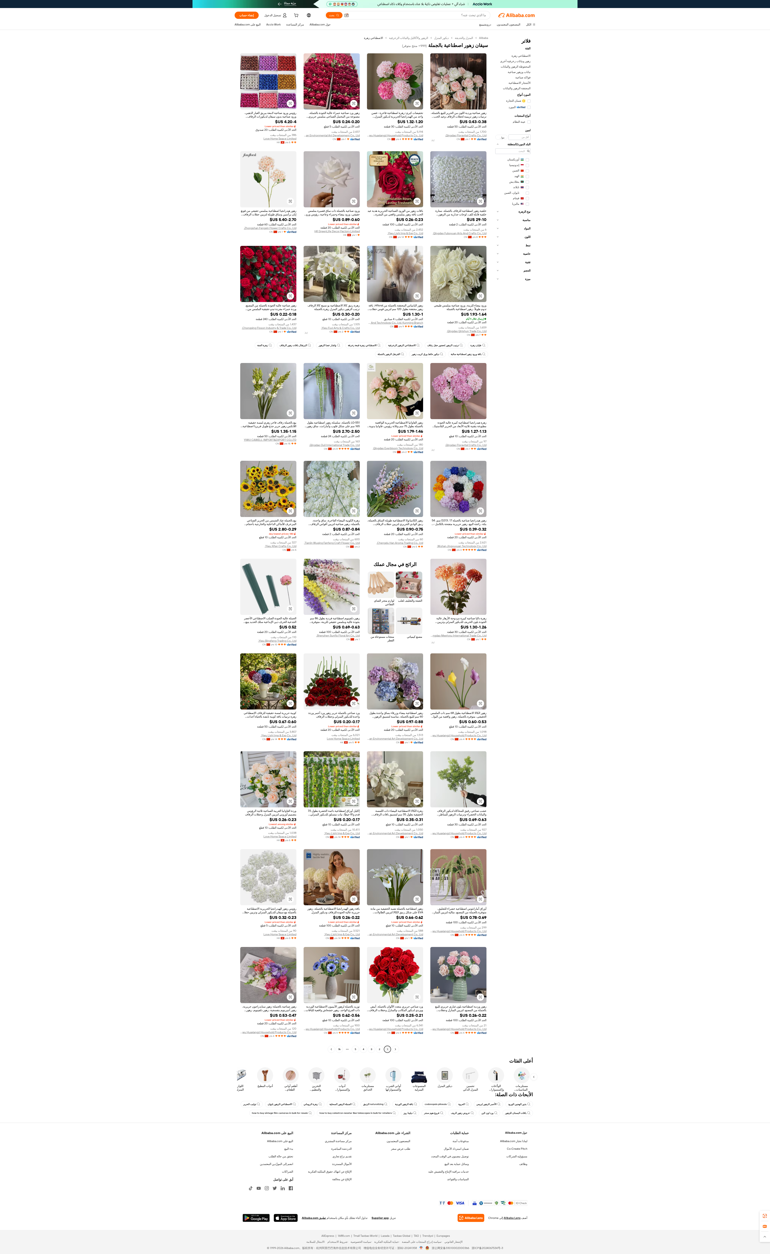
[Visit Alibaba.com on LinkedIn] (282, 1188)
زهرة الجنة (262, 345)
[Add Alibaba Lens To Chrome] (471, 1218)
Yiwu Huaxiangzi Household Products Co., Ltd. (395, 135)
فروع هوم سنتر (431, 1113)
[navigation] (513, 544)
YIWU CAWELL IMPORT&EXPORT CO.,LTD (270, 439)
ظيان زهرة (475, 345)
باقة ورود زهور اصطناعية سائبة (466, 354)
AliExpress (327, 1235)
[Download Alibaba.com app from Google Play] (256, 1218)
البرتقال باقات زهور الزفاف (293, 345)
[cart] (296, 15)
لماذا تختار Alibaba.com (513, 1141)
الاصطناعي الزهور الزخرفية (402, 345)
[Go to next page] (331, 1049)
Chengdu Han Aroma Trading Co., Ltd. (400, 542)
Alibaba (483, 38)
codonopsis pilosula (436, 1104)
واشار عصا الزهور (327, 345)
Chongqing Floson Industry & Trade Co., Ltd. (269, 327)
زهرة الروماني (311, 1104)
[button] (346, 15)
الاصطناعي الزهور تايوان (280, 1104)
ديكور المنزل (441, 38)
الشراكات (287, 1171)
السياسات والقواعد (458, 1179)
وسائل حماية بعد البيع (457, 1164)
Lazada (385, 1235)
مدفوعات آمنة (461, 1141)
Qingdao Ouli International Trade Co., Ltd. (334, 445)
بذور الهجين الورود (517, 1104)
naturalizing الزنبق (373, 1104)
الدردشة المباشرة (341, 1148)
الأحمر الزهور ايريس (486, 1104)
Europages (443, 1235)
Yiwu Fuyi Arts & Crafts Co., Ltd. (340, 327)
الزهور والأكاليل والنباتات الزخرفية (408, 38)
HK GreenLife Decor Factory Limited (337, 231)
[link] (765, 1216)
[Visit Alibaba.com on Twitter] (274, 1188)
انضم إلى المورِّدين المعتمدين (276, 1164)
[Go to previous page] (395, 1049)
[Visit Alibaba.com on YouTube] (258, 1188)
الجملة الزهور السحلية (340, 1104)
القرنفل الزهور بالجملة (389, 354)
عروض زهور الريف (460, 1113)
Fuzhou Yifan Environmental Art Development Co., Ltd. (332, 135)
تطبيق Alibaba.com (314, 1218)
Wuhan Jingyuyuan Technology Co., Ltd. (461, 546)
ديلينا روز (407, 1113)
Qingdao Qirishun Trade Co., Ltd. (466, 331)
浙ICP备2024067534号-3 (487, 1248)
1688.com (344, 1235)
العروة (461, 1104)
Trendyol (427, 1235)
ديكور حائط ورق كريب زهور (425, 354)
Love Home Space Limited (279, 138)
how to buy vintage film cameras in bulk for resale (280, 1113)
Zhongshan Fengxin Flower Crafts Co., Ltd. (270, 228)
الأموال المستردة (342, 1164)
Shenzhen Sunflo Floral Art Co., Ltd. (338, 635)
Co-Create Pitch (517, 1148)
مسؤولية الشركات (516, 1156)
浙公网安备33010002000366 (450, 1248)
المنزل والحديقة (464, 38)
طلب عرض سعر (400, 1148)
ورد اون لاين (487, 1113)
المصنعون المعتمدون (398, 1141)
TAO (416, 1235)
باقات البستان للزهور (515, 1113)
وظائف (523, 1164)
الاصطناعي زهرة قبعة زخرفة (362, 345)
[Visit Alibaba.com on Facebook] (290, 1188)
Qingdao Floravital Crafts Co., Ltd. (465, 135)
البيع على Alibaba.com (280, 1141)
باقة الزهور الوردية (404, 1104)
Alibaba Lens (512, 1218)
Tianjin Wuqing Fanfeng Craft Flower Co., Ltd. (332, 542)
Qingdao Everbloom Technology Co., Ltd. (398, 448)
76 (339, 1049)
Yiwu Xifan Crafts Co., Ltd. (280, 546)
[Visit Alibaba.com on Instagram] (266, 1188)
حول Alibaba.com (516, 1132)
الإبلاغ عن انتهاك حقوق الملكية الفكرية (330, 1171)
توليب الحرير (249, 1104)
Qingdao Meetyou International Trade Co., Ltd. (458, 635)
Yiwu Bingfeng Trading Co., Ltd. (277, 640)
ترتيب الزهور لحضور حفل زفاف (443, 345)
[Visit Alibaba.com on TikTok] (250, 1188)
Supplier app (380, 1218)
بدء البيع (288, 1148)
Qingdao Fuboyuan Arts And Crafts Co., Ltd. (459, 233)
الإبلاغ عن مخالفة (342, 1179)
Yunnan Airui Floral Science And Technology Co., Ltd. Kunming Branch (395, 322)
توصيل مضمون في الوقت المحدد (450, 1156)
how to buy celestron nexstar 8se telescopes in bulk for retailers (355, 1113)
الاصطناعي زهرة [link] (373, 38)
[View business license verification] (421, 1248)
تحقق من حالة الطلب (280, 1156)
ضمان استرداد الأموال (456, 1148)
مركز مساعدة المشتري (338, 1141)
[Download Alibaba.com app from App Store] (286, 1218)
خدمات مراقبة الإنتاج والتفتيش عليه (448, 1171)
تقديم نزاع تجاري (342, 1156)
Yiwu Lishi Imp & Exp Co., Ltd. (405, 233)
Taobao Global (401, 1235)
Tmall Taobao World (365, 1235)
